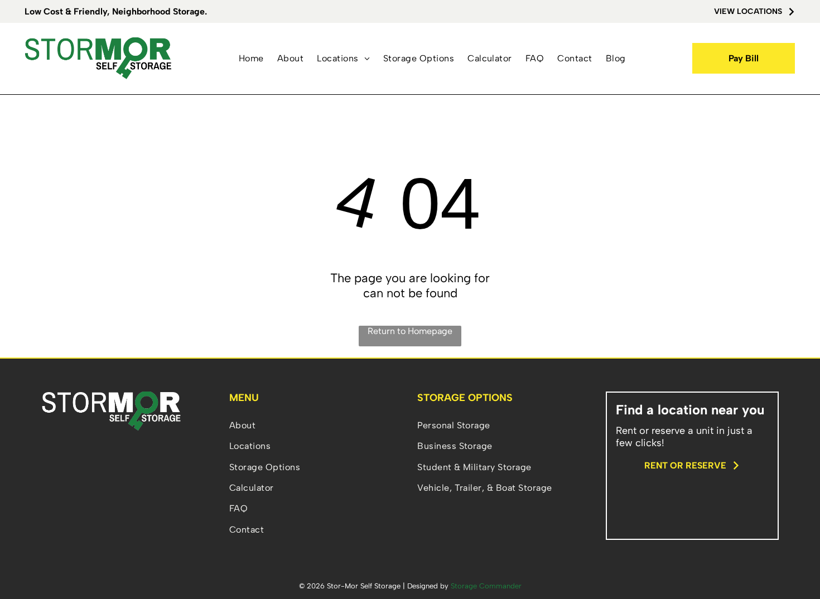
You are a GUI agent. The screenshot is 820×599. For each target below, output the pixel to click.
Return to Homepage (410, 331)
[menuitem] (251, 58)
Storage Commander (486, 586)
